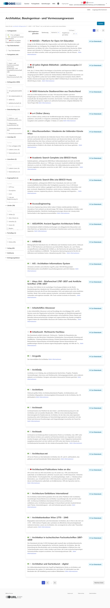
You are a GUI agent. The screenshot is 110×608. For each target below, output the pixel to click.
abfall (11, 99)
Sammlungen (46, 3)
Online (12, 242)
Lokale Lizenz (13, 149)
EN (58, 3)
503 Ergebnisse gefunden (33, 32)
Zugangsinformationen (99, 10)
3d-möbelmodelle (15, 96)
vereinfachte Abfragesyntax (19, 26)
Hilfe (53, 3)
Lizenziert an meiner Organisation (15, 37)
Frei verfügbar (15, 35)
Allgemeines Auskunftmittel (12, 124)
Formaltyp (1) (11, 233)
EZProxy (11, 187)
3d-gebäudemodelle (14, 91)
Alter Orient (13, 218)
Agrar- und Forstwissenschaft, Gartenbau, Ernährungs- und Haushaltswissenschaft (14, 67)
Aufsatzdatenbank (14, 129)
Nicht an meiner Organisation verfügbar (13, 41)
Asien (11, 225)
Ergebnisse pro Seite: (65, 34)
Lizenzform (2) (11, 159)
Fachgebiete (35, 3)
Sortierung (45, 32)
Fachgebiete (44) (12, 54)
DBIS (88, 10)
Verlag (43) (10, 248)
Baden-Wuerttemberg (13, 229)
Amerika (12, 221)
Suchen (26, 3)
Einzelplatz (12, 190)
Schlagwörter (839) (13, 82)
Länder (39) (10, 205)
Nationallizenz (14, 153)
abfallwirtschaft (14, 103)
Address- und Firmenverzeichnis (14, 119)
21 (103, 30)
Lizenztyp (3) (11, 137)
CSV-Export (71, 30)
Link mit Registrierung (12, 198)
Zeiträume (10, 253)
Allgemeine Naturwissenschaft (14, 76)
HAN (10, 194)
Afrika (11, 214)
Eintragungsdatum (13, 258)
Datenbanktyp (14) (13, 109)
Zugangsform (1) (12, 178)
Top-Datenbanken (12, 45)
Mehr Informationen (48, 81)
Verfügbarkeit (11, 31)
